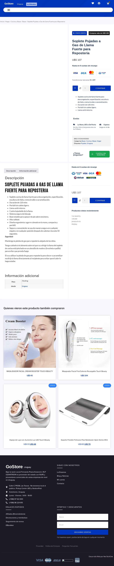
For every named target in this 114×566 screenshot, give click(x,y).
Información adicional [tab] (27, 171)
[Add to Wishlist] (75, 88)
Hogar (7, 21)
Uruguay (90, 143)
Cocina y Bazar (16, 21)
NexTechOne (108, 556)
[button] (9, 10)
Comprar (100, 88)
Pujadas (83, 143)
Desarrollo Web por (96, 556)
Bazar (24, 21)
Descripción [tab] (11, 171)
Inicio (2, 21)
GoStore (8, 3)
